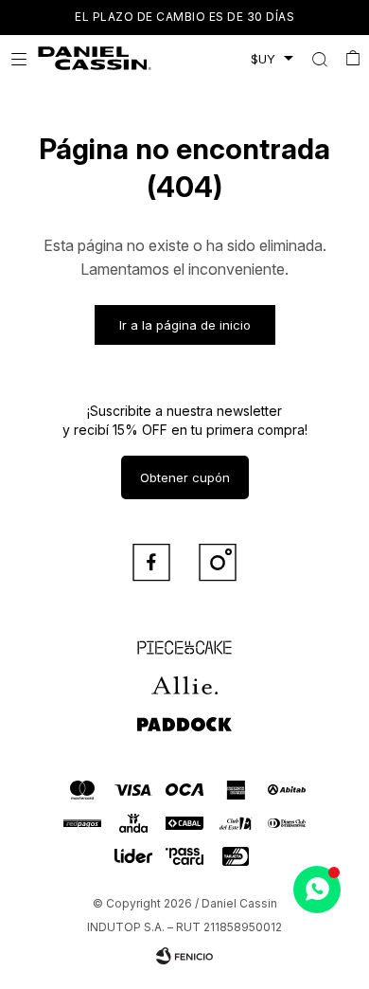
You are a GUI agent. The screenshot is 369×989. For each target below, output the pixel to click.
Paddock (184, 715)
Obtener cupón (185, 477)
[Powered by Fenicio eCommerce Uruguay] (184, 956)
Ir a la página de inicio (185, 325)
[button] (319, 58)
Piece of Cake (184, 639)
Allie (185, 677)
